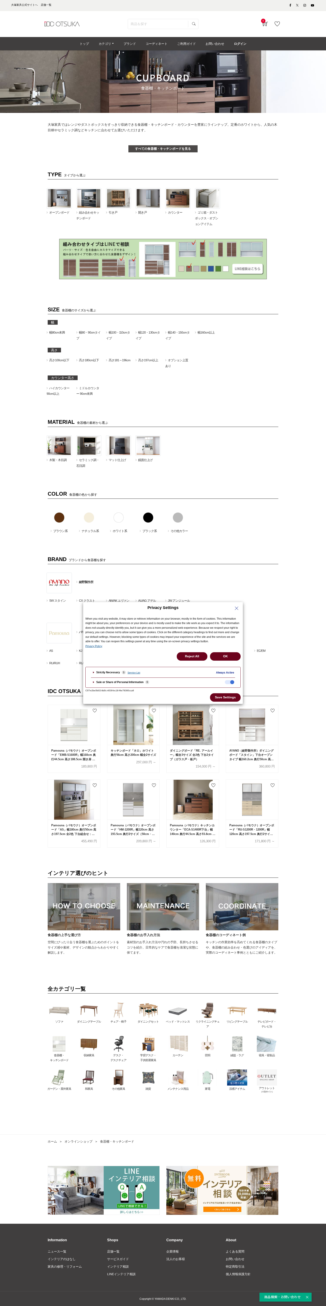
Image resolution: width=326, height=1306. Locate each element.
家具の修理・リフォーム (65, 1266)
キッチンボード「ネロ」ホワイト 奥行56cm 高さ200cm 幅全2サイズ (133, 753)
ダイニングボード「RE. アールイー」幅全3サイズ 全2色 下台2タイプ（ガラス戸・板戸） (192, 755)
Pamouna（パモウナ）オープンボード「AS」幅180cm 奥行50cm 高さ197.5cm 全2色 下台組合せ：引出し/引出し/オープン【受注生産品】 (73, 830)
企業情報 (172, 1251)
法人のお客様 (175, 1259)
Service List (134, 672)
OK (225, 656)
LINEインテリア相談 (121, 1274)
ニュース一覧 (57, 1251)
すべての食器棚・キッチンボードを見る (163, 148)
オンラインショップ (78, 1141)
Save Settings (225, 697)
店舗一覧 (113, 1251)
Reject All (192, 656)
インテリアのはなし (62, 1259)
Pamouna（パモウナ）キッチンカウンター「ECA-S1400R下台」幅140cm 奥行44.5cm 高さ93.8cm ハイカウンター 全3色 (192, 830)
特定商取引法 (235, 1266)
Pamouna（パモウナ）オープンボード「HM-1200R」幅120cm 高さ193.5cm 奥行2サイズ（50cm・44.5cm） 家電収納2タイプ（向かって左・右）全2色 (133, 830)
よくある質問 (235, 1251)
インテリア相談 (118, 1266)
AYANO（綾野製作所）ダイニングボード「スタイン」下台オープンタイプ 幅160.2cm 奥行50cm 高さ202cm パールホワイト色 (251, 755)
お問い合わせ (235, 1259)
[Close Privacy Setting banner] (237, 608)
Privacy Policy (93, 646)
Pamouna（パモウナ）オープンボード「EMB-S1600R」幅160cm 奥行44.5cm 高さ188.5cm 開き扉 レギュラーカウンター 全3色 (73, 755)
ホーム (52, 1141)
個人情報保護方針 (238, 1274)
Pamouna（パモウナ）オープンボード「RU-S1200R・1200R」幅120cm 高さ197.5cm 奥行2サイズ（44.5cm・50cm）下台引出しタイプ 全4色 (251, 830)
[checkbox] (229, 682)
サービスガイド (118, 1259)
